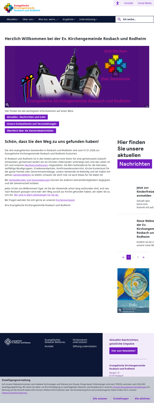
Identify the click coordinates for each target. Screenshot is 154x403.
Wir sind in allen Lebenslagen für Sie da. (36, 194)
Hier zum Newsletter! (123, 350)
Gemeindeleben (22, 174)
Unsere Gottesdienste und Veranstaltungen (32, 123)
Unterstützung (87, 19)
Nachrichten (134, 164)
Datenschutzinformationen (14, 392)
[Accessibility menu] (117, 3)
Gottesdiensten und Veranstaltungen (29, 180)
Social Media (145, 3)
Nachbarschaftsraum (36, 165)
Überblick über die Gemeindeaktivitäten (30, 130)
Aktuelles (12, 19)
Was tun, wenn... (47, 19)
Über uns (28, 19)
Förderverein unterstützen (80, 341)
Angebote (68, 19)
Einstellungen (121, 398)
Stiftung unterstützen (85, 346)
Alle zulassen (100, 398)
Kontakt (128, 3)
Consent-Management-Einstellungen (129, 387)
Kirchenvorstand (65, 200)
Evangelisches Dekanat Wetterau (55, 341)
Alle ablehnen (142, 398)
